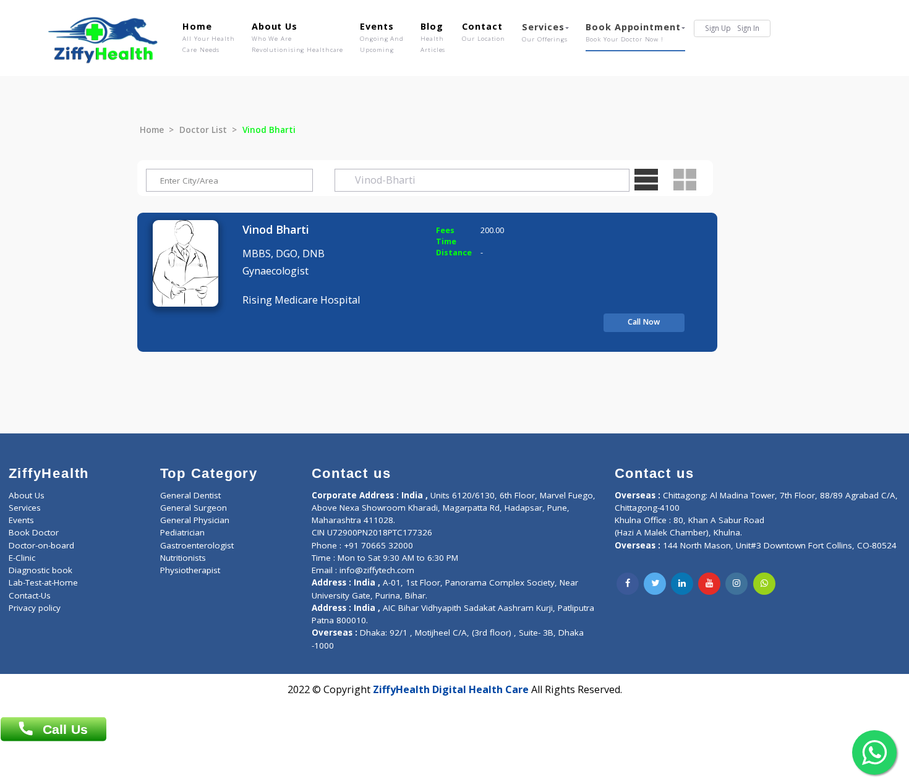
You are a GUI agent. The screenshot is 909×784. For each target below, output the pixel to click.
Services (545, 32)
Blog (432, 37)
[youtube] (709, 584)
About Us (297, 37)
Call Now (644, 322)
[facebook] (628, 584)
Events (382, 37)
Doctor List (203, 129)
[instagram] (736, 584)
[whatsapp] (764, 584)
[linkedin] (682, 584)
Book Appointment (633, 32)
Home (208, 37)
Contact (483, 31)
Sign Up (718, 28)
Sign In (748, 28)
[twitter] (655, 584)
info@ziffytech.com (376, 570)
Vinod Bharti (275, 229)
